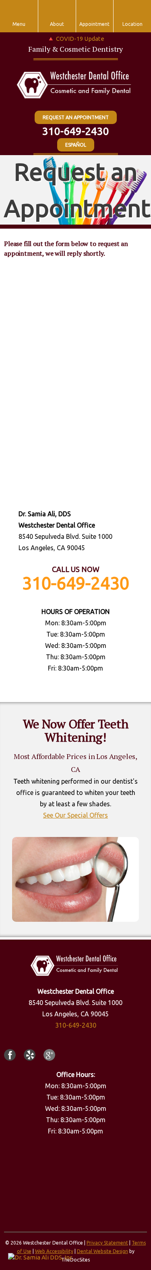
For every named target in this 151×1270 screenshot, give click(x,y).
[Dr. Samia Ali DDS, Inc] (40, 1257)
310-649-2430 (75, 131)
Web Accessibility (54, 1251)
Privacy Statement (107, 1242)
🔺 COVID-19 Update (75, 38)
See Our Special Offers (75, 815)
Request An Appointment (76, 117)
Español (75, 144)
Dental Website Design (102, 1251)
